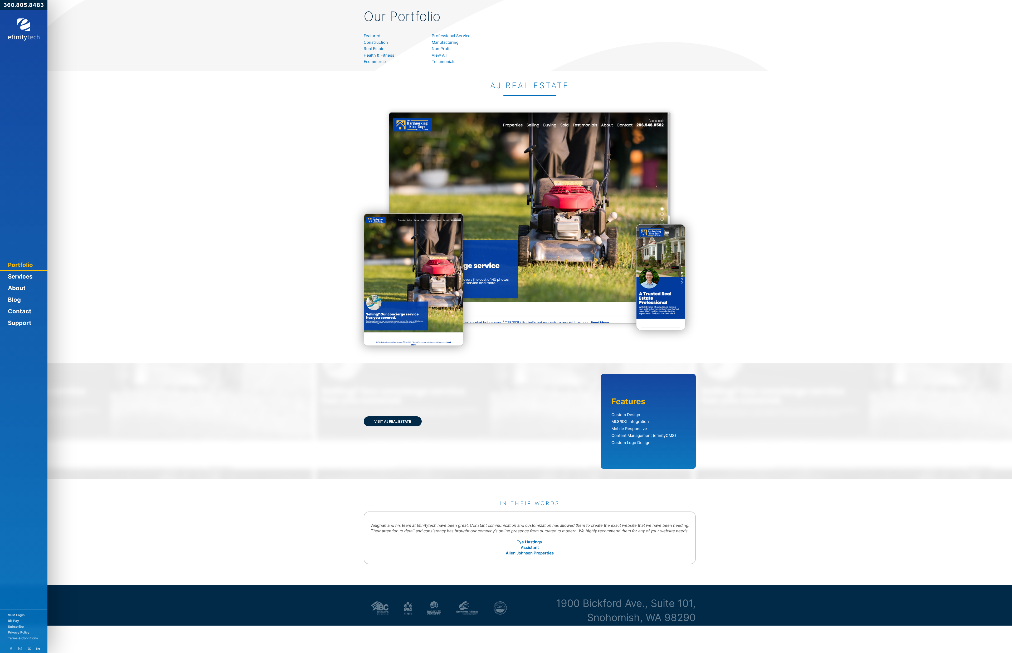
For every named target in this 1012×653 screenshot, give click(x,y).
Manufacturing (445, 42)
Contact (19, 311)
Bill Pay (13, 621)
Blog (14, 299)
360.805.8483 (23, 5)
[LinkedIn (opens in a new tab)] (38, 648)
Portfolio (20, 264)
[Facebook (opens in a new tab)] (11, 648)
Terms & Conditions (23, 638)
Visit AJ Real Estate (392, 421)
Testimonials (443, 61)
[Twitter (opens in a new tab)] (29, 648)
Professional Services (452, 35)
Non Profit (441, 48)
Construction (376, 42)
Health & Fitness (379, 55)
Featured (372, 35)
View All (439, 55)
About (17, 288)
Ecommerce (375, 61)
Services (20, 276)
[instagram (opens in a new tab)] (20, 648)
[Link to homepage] (24, 29)
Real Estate (374, 48)
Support (19, 322)
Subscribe (16, 626)
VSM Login (16, 615)
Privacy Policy (19, 632)
